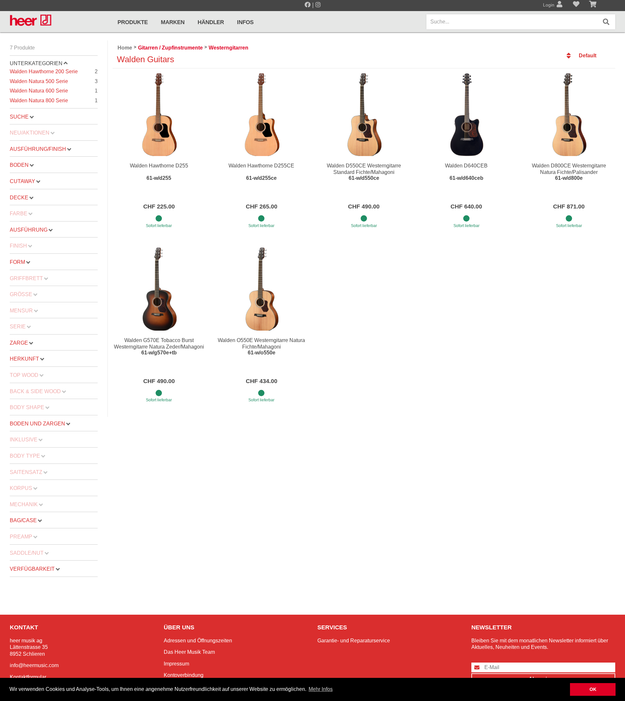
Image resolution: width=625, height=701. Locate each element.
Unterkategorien (36, 63)
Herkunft (24, 359)
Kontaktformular (28, 677)
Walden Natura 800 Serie (54, 100)
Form (17, 262)
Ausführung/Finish (38, 149)
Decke (19, 197)
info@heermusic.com (34, 665)
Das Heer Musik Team (189, 652)
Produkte (133, 22)
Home (125, 47)
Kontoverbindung (183, 675)
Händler (211, 22)
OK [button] (593, 689)
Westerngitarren (228, 47)
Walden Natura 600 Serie (54, 90)
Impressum (176, 663)
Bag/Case (23, 520)
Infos (245, 22)
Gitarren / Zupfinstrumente (170, 47)
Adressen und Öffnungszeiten (198, 640)
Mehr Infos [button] (321, 689)
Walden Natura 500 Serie (54, 81)
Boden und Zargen (37, 423)
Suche (19, 117)
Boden (19, 165)
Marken (173, 22)
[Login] (559, 4)
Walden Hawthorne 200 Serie (54, 71)
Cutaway (22, 181)
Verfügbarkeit (32, 569)
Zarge (19, 343)
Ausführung (29, 230)
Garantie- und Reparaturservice (353, 640)
